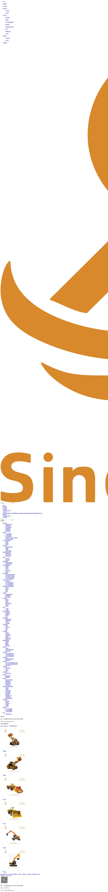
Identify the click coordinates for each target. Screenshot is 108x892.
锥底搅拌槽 (8, 675)
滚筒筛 (7, 648)
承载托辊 (8, 614)
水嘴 (7, 625)
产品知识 (8, 10)
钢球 (7, 29)
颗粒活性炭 (8, 683)
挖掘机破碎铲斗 (9, 524)
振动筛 (4, 647)
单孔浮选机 (8, 691)
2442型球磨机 (9, 533)
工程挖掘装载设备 (10, 22)
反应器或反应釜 (9, 546)
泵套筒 (7, 602)
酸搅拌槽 (8, 677)
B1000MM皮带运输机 (10, 574)
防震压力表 (8, 639)
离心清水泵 (8, 570)
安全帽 (7, 702)
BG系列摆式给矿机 (10, 653)
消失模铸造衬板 (9, 562)
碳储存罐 (8, 645)
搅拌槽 (4, 674)
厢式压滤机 (8, 556)
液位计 (7, 632)
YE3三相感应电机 (9, 585)
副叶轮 (7, 604)
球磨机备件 (5, 618)
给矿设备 (5, 652)
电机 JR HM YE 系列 (7, 579)
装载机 (7, 543)
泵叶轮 (7, 606)
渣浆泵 (7, 571)
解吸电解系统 (6, 640)
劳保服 (7, 706)
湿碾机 (4, 707)
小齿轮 (7, 622)
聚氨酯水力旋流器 (10, 658)
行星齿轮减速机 (9, 594)
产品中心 (5, 15)
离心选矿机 (8, 668)
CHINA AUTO (9, 875)
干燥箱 (7, 689)
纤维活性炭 (8, 682)
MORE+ (7, 13)
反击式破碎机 (9, 527)
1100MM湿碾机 (9, 711)
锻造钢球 (8, 558)
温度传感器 (8, 635)
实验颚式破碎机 (9, 698)
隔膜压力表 (8, 637)
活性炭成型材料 (9, 679)
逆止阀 (7, 589)
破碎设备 (8, 17)
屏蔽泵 (7, 566)
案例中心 (5, 36)
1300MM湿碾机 (9, 708)
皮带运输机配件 (6, 611)
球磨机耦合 (8, 620)
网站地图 (34, 874)
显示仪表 (8, 633)
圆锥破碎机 (8, 529)
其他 (4, 712)
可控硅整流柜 (9, 550)
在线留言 (5, 42)
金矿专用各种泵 (6, 565)
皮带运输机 (5, 573)
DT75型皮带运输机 (10, 578)
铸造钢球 (8, 560)
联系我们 (5, 3)
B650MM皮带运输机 (10, 577)
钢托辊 (7, 615)
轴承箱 (7, 600)
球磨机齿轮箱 (9, 619)
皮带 (7, 616)
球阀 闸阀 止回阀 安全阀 (8, 586)
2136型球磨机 (9, 536)
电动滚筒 (8, 612)
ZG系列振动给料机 (10, 656)
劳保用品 (5, 699)
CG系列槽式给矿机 (10, 654)
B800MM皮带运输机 (10, 575)
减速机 (4, 593)
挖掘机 (7, 544)
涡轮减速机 (8, 595)
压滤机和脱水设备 (10, 26)
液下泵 (7, 569)
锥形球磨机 (8, 693)
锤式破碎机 (8, 528)
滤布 (7, 628)
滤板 (7, 629)
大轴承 (7, 608)
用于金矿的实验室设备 (8, 686)
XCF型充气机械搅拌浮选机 (12, 664)
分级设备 (5, 657)
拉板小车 (8, 627)
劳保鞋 (7, 704)
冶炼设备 (8, 24)
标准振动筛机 (9, 695)
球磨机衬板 (8, 31)
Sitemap (38, 874)
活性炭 (4, 678)
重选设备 (5, 666)
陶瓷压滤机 (8, 553)
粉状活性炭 (8, 685)
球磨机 (7, 20)
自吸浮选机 (8, 665)
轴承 (4, 607)
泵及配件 (5, 598)
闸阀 (7, 591)
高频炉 (7, 548)
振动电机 (8, 581)
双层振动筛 (8, 650)
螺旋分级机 (8, 660)
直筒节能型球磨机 (10, 539)
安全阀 (7, 587)
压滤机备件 (5, 624)
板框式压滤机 (9, 554)
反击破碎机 (8, 697)
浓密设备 (5, 672)
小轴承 (7, 610)
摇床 (7, 669)
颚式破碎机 (8, 531)
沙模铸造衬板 (9, 564)
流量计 (7, 636)
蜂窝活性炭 (8, 681)
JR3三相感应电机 (9, 582)
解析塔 (7, 643)
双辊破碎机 (8, 525)
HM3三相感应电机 (10, 583)
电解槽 (7, 641)
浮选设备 (5, 661)
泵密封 (7, 599)
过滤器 (7, 687)
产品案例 (8, 38)
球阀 (7, 590)
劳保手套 (8, 703)
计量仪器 (5, 631)
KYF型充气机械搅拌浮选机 (12, 662)
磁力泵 (7, 568)
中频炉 (7, 549)
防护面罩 (8, 701)
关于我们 (5, 6)
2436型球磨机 (9, 535)
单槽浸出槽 (8, 690)
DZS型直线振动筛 (9, 649)
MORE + (9, 510)
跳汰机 (7, 670)
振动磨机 (8, 694)
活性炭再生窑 (9, 714)
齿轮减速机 (8, 596)
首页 (4, 1)
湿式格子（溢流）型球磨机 (12, 537)
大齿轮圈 (8, 623)
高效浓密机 (8, 673)
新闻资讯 (5, 8)
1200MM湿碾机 (9, 710)
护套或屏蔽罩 (9, 603)
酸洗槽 (7, 644)
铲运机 (7, 541)
